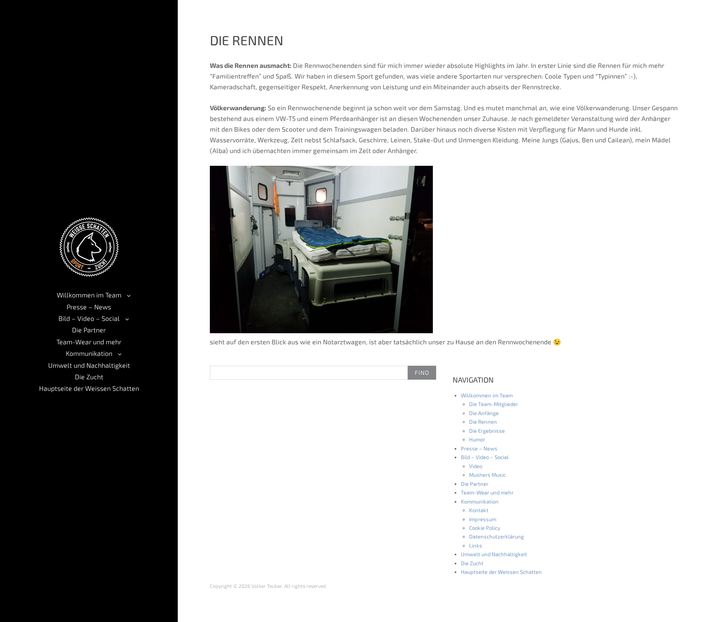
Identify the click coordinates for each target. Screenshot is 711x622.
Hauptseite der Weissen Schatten (89, 388)
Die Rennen (483, 421)
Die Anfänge (484, 413)
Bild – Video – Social (89, 318)
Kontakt (478, 510)
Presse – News (89, 307)
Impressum (482, 519)
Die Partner (89, 330)
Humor (477, 439)
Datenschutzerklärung (496, 536)
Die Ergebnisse (487, 430)
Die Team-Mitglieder (493, 404)
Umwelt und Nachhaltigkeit (89, 365)
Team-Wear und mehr (88, 342)
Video (475, 466)
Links (475, 545)
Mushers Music (487, 474)
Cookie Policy (484, 528)
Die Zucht (89, 377)
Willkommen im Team (89, 295)
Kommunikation (89, 353)
